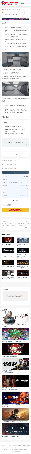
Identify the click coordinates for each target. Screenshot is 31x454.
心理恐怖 (9, 205)
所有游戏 (23, 12)
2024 (10, 12)
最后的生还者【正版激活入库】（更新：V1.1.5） (15, 421)
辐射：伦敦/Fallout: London (9, 356)
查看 (27, 176)
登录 (21, 296)
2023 (4, 12)
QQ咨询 (16, 200)
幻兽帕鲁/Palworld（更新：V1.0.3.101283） (14, 341)
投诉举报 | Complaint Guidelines (19, 445)
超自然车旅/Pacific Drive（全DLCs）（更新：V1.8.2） (22, 225)
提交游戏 (3, 445)
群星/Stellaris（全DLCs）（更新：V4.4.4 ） (14, 436)
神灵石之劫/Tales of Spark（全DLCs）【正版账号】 (8, 225)
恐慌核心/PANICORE (22, 277)
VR (4, 205)
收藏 (20, 9)
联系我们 (9, 445)
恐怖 (16, 12)
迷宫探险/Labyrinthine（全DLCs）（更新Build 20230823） (22, 256)
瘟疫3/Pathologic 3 (7, 244)
